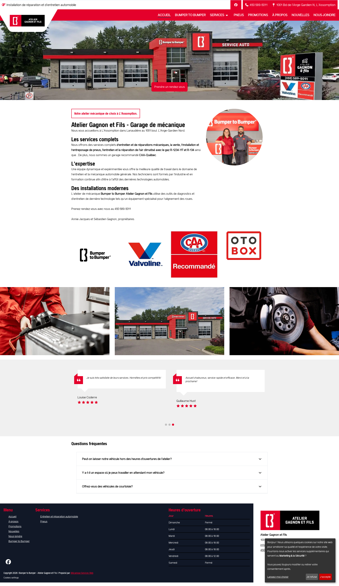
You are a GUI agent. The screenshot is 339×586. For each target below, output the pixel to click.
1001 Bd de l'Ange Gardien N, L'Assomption (305, 5)
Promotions (258, 15)
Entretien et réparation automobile (59, 516)
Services (217, 15)
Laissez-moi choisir (278, 576)
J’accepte (325, 576)
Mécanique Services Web (82, 572)
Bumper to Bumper (190, 15)
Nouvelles (300, 15)
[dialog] (300, 560)
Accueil (164, 15)
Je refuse (312, 576)
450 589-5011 (258, 5)
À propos (279, 15)
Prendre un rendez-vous (169, 86)
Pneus (239, 15)
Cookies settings (11, 577)
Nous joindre (324, 15)
